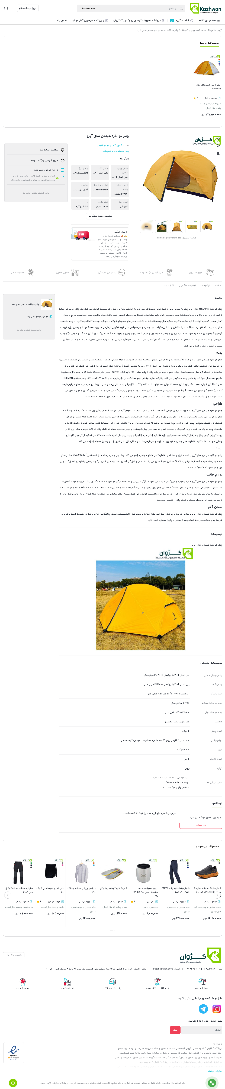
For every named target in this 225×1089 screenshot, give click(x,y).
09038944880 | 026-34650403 (200, 969)
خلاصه (218, 285)
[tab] (217, 285)
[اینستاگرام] (216, 1009)
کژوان (219, 30)
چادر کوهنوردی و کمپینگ (193, 30)
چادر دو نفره (172, 30)
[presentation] (217, 895)
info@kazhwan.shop (162, 969)
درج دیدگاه (201, 825)
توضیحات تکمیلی (187, 285)
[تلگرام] (203, 1009)
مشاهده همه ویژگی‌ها (100, 216)
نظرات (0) (169, 285)
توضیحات (205, 285)
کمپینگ (211, 30)
